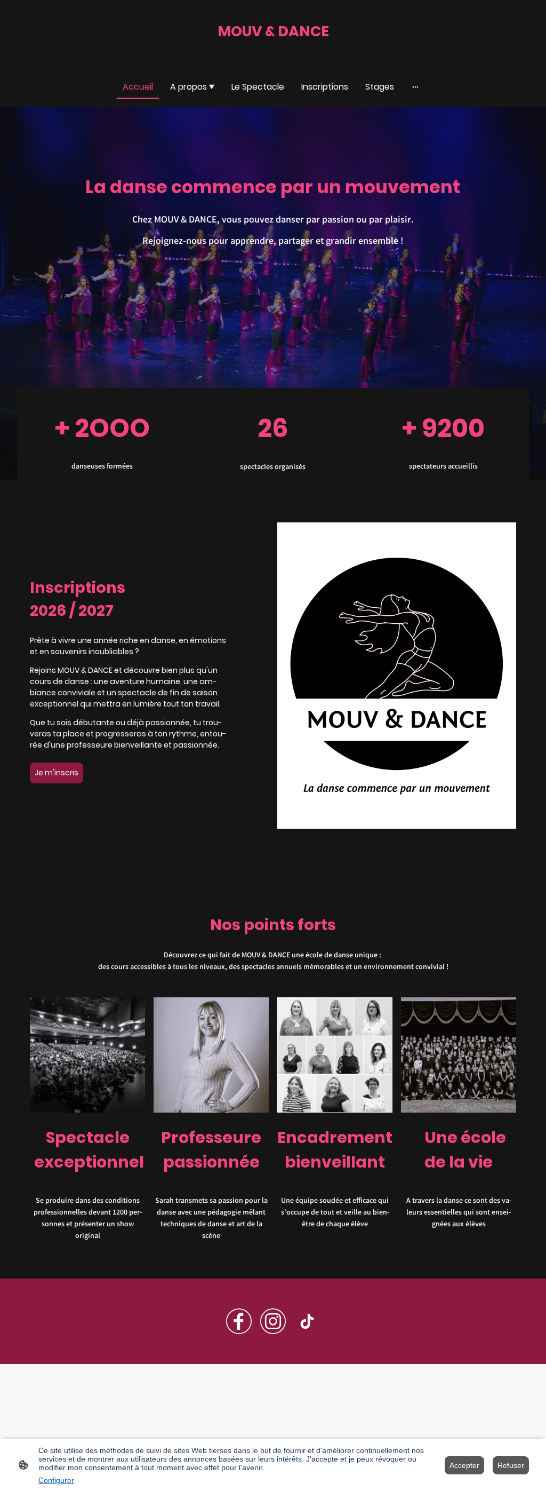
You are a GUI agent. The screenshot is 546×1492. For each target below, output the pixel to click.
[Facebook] (239, 1321)
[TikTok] (307, 1321)
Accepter (464, 1465)
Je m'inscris (56, 772)
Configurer (56, 1480)
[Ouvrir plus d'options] (415, 86)
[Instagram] (273, 1321)
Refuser (510, 1465)
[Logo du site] (273, 52)
